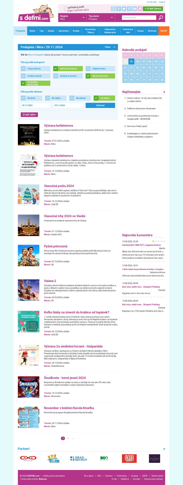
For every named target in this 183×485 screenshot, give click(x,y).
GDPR (144, 476)
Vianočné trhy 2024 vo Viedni (64, 216)
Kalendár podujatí (134, 50)
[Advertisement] (143, 186)
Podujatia (38, 55)
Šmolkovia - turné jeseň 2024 (65, 378)
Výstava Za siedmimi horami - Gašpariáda (73, 346)
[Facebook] (118, 8)
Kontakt (136, 479)
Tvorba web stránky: (33, 479)
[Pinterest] (129, 8)
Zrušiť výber (29, 114)
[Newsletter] (134, 8)
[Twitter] (124, 8)
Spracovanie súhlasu (153, 479)
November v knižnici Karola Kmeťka (69, 408)
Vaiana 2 (50, 281)
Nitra (30, 55)
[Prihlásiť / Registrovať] (140, 8)
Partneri (109, 476)
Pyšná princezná (55, 246)
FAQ (99, 476)
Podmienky (122, 476)
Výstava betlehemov (58, 125)
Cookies (134, 476)
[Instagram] (113, 8)
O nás (114, 479)
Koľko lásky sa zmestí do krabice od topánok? (76, 312)
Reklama (125, 479)
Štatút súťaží (157, 476)
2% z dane (88, 476)
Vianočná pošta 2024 (59, 186)
